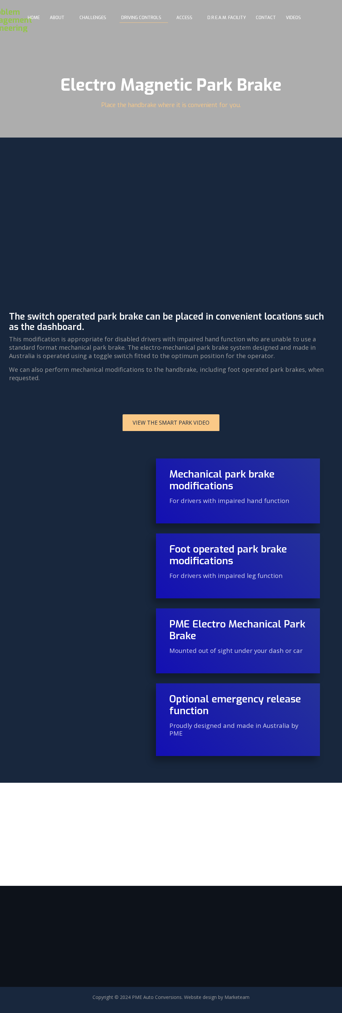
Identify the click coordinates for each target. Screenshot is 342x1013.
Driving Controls (141, 17)
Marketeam (236, 997)
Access (184, 17)
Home (34, 17)
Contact (266, 17)
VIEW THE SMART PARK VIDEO (171, 422)
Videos (293, 17)
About (57, 17)
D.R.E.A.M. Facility (226, 17)
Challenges (92, 17)
